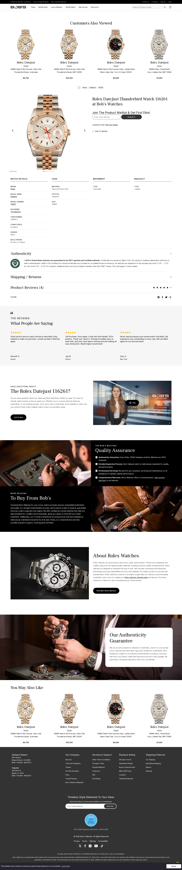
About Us (68, 760)
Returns (148, 767)
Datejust (14, 197)
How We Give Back (72, 771)
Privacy (77, 841)
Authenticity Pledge (126, 763)
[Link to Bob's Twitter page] (80, 846)
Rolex (13, 189)
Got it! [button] (174, 866)
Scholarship (96, 779)
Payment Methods (98, 767)
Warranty (149, 771)
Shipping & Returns (155, 755)
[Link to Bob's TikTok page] (102, 846)
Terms (84, 841)
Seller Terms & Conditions (101, 760)
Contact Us (145, 2)
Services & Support (102, 755)
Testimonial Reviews (126, 779)
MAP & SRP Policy (125, 771)
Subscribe (110, 806)
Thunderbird (16, 212)
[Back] (79, 87)
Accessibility (103, 841)
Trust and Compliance (73, 763)
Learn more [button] (65, 866)
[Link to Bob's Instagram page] (90, 846)
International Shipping (153, 763)
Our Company (72, 755)
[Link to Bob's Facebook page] (85, 846)
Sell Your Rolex (111, 125)
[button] (84, 130)
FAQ (93, 775)
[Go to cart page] (170, 7)
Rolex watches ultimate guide (136, 577)
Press (67, 775)
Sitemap (92, 841)
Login (169, 2)
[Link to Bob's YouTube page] (96, 846)
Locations (155, 2)
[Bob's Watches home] (18, 7)
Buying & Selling (127, 755)
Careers (68, 767)
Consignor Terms (98, 763)
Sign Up (163, 2)
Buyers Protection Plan (127, 767)
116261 (13, 204)
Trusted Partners (71, 779)
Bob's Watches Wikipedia (74, 782)
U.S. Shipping (150, 760)
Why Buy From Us (125, 760)
